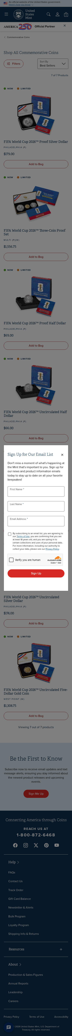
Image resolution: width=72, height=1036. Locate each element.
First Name (16, 489)
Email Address (18, 519)
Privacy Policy (52, 549)
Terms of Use (23, 536)
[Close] (62, 455)
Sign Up (36, 573)
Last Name (16, 504)
